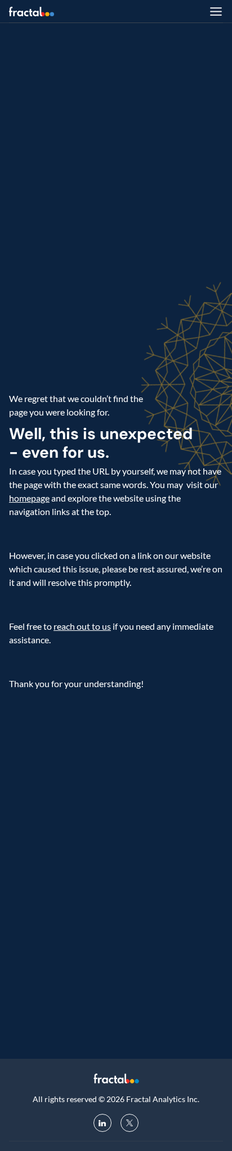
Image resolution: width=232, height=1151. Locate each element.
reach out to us (82, 626)
